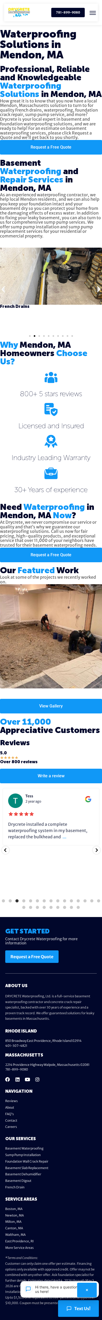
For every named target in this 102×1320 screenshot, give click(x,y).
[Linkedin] (17, 1079)
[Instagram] (37, 1079)
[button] (93, 13)
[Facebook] (7, 1079)
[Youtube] (27, 1079)
